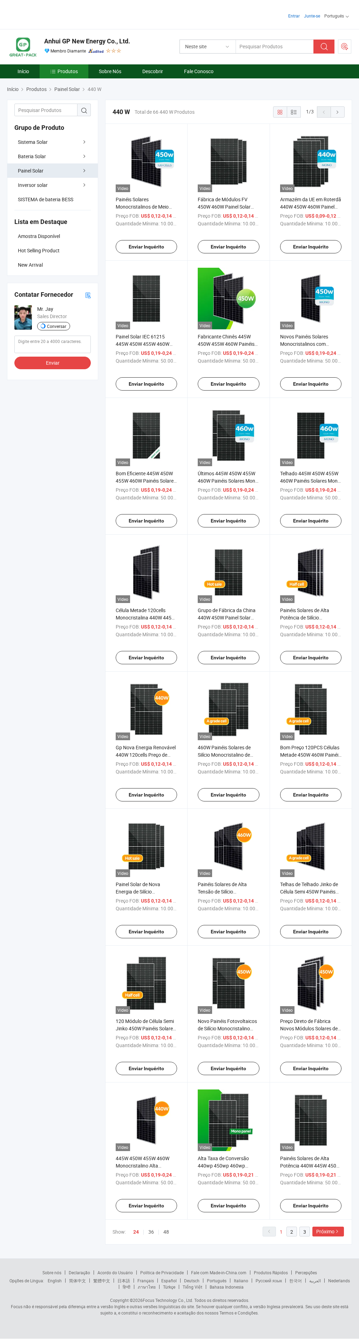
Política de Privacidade (162, 1272)
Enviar (53, 362)
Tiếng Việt (192, 1287)
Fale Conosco (199, 71)
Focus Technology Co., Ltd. (168, 1300)
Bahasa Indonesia (227, 1287)
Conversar (56, 326)
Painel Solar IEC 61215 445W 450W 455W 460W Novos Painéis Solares (142, 344)
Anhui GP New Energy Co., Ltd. (87, 41)
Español (169, 1280)
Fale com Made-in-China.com (218, 1272)
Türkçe (169, 1287)
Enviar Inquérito (146, 247)
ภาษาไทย (147, 1287)
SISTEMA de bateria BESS (45, 199)
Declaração (79, 1272)
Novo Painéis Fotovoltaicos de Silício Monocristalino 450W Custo (227, 1028)
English (55, 1280)
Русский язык (269, 1280)
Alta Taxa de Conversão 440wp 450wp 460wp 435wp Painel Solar (223, 1165)
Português (216, 1280)
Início (23, 71)
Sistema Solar (33, 142)
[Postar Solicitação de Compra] (344, 47)
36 (151, 1231)
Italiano (241, 1280)
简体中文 (77, 1280)
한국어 (295, 1280)
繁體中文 (101, 1280)
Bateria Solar (32, 156)
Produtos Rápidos (271, 1272)
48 (166, 1231)
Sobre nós (51, 1272)
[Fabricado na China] (52, 14)
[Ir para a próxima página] (337, 112)
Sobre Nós (110, 71)
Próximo (325, 1231)
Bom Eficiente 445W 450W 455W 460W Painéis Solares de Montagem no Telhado (146, 480)
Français (145, 1280)
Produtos (67, 71)
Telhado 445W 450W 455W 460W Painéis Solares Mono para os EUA (310, 480)
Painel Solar (30, 170)
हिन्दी (126, 1287)
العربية (315, 1280)
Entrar (294, 16)
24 (136, 1232)
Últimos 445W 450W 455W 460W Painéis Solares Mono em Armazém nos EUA (228, 480)
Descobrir (152, 71)
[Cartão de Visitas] (88, 295)
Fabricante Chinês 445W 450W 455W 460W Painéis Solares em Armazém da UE (227, 344)
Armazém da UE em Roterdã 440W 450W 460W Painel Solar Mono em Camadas (310, 206)
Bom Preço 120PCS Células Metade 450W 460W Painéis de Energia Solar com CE (310, 754)
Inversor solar (33, 185)
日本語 (123, 1280)
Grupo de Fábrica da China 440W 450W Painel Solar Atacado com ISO (227, 617)
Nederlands (339, 1280)
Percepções (306, 1272)
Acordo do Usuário (115, 1272)
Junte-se (312, 16)
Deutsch (191, 1280)
